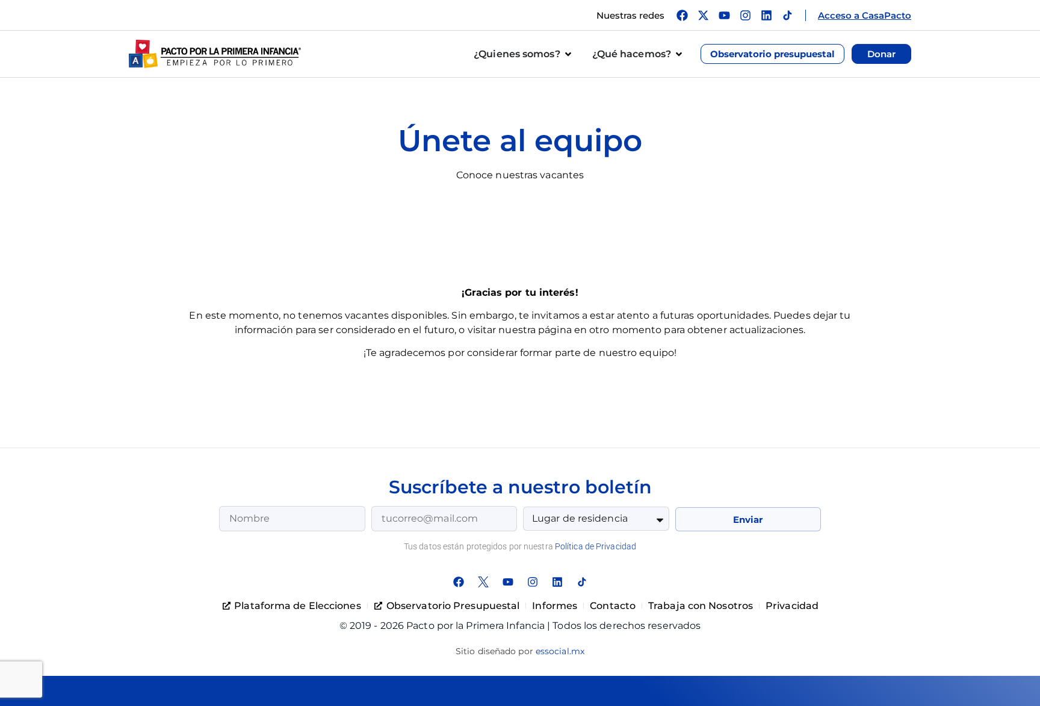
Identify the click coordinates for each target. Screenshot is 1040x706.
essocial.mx (560, 651)
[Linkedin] (766, 15)
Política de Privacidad (595, 546)
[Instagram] (745, 15)
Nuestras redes (630, 15)
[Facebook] (682, 15)
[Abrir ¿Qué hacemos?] (679, 54)
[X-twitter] (703, 15)
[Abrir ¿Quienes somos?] (568, 54)
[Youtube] (724, 15)
